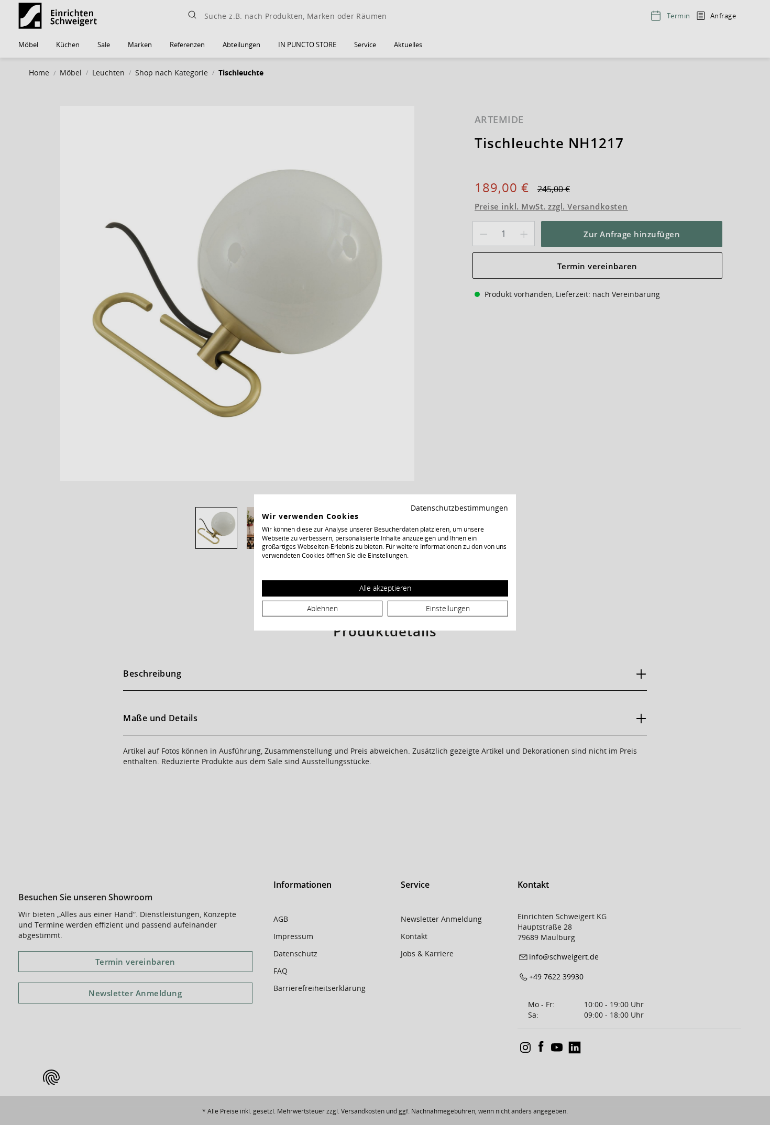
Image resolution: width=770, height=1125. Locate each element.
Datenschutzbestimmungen (459, 508)
